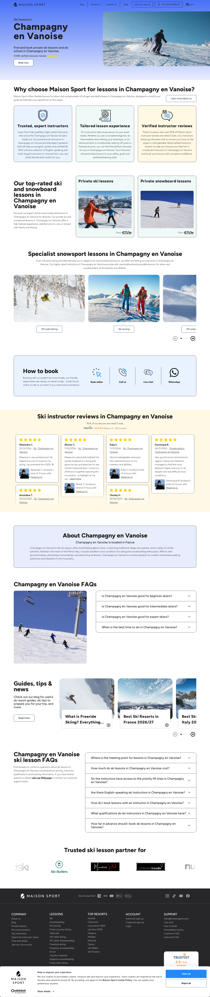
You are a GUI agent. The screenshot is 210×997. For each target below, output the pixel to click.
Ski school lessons (20, 929)
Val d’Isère (93, 948)
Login (126, 4)
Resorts (94, 4)
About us (16, 918)
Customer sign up (135, 922)
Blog (13, 922)
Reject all (186, 983)
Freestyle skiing (57, 944)
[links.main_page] (29, 4)
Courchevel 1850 (96, 925)
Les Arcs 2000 (95, 929)
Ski (35, 449)
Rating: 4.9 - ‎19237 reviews (115, 428)
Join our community (21, 944)
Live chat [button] (168, 922)
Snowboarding (176, 449)
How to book (170, 926)
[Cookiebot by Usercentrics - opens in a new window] (18, 991)
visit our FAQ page (42, 778)
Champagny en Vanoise (167, 452)
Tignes (91, 944)
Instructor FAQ (171, 937)
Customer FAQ (171, 933)
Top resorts (97, 914)
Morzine (92, 940)
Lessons (110, 4)
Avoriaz (91, 918)
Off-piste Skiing (58, 937)
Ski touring (55, 925)
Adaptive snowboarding (62, 959)
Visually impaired (58, 955)
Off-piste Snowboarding (62, 940)
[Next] (192, 338)
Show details (43, 991)
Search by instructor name (24, 937)
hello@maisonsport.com (176, 918)
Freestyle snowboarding (62, 948)
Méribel (91, 937)
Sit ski (53, 951)
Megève (92, 933)
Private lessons (18, 926)
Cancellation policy (174, 929)
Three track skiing (59, 962)
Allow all (186, 974)
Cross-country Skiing (60, 929)
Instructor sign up (142, 4)
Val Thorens (94, 951)
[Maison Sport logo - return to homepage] (40, 896)
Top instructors (19, 933)
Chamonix (93, 922)
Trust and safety (19, 941)
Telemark (54, 933)
